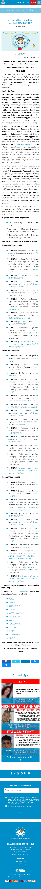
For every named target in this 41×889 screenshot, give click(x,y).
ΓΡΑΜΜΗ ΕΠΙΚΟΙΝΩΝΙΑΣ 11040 (20, 844)
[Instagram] (18, 773)
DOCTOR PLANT (14, 606)
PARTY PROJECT (20, 324)
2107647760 (22, 862)
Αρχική (9, 10)
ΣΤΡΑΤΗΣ (12, 638)
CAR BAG (12, 603)
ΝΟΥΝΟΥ (21, 145)
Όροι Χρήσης (12, 877)
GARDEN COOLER (15, 613)
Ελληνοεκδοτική (14, 309)
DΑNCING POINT (15, 442)
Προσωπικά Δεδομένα (26, 877)
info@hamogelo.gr (23, 854)
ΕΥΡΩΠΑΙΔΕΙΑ (19, 425)
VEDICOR (12, 599)
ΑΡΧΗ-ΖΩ (31, 451)
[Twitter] (14, 773)
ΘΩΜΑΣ (11, 620)
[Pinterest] (21, 773)
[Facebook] (11, 773)
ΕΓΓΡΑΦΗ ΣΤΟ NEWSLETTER (20, 785)
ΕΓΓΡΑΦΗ (20, 812)
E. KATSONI (13, 628)
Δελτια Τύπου (29, 10)
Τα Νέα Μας (18, 10)
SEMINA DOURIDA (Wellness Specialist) (22, 407)
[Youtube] (29, 773)
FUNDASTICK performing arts (19, 318)
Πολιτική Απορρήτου (26, 802)
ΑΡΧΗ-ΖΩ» (31, 401)
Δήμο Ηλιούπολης (21, 591)
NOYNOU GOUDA (15, 624)
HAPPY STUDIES (14, 617)
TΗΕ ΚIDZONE (16, 295)
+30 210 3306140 (25, 850)
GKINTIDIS (12, 610)
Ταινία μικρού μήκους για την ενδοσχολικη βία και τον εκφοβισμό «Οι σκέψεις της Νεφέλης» (23, 344)
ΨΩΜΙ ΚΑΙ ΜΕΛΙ (14, 635)
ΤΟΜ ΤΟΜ (12, 631)
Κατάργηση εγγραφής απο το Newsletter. (20, 806)
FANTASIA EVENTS (16, 278)
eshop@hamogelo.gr (22, 864)
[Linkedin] (25, 773)
